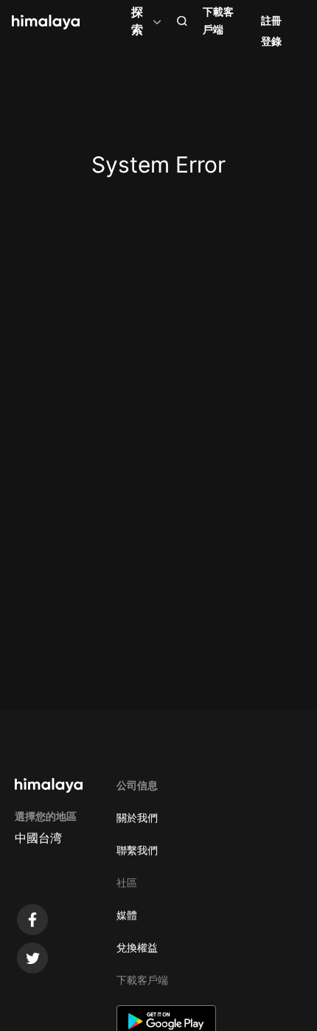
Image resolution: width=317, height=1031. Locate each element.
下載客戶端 (218, 20)
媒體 (126, 915)
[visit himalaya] (46, 22)
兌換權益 (137, 947)
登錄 (271, 41)
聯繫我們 (137, 850)
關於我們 (137, 817)
